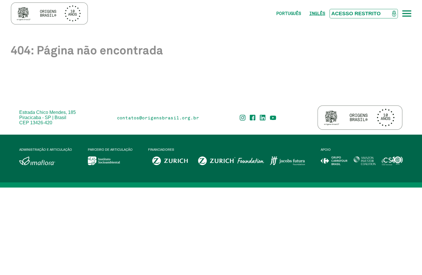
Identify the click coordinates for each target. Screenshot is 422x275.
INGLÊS (317, 13)
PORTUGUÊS (288, 13)
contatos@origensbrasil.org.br (158, 118)
